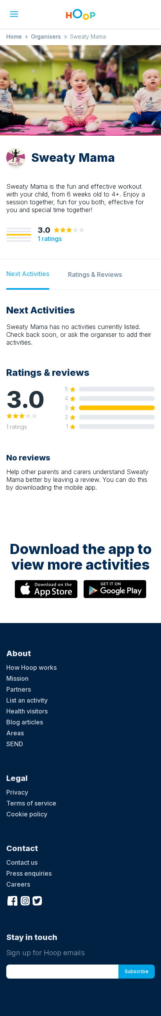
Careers (18, 884)
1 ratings (50, 238)
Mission (17, 678)
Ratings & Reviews (95, 274)
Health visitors (27, 711)
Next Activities (27, 274)
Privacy (17, 792)
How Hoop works (31, 667)
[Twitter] (37, 900)
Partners (18, 689)
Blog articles (24, 722)
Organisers (46, 36)
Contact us (22, 862)
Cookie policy (26, 814)
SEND (14, 744)
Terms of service (31, 803)
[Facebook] (12, 900)
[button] (14, 14)
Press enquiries (29, 873)
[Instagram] (25, 900)
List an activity (27, 700)
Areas (15, 733)
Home (14, 36)
